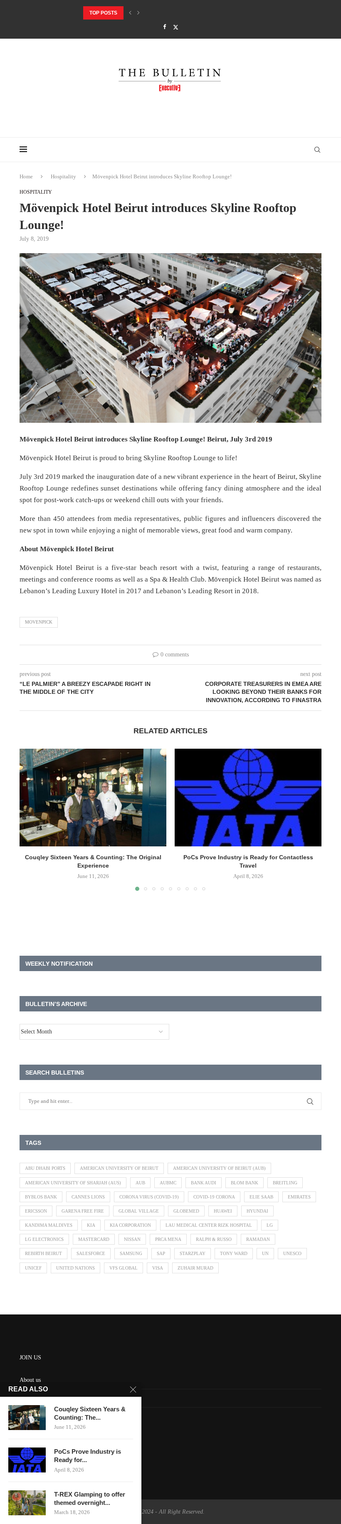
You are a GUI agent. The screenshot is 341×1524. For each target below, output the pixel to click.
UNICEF (33, 1267)
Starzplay (192, 1253)
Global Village (139, 1210)
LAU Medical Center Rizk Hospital (209, 1225)
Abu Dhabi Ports (45, 1168)
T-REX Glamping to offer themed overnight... (89, 1498)
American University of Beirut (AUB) (219, 1168)
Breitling (285, 1182)
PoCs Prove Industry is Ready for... (87, 1455)
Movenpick (38, 621)
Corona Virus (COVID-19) (149, 1196)
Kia (91, 1225)
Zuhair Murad (195, 1267)
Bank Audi (203, 1182)
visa (157, 1267)
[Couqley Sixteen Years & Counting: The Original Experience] (93, 797)
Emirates (299, 1196)
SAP (161, 1253)
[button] (130, 13)
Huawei (223, 1210)
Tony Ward (233, 1253)
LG (270, 1225)
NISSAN (132, 1239)
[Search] (317, 150)
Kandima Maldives (48, 1225)
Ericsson (36, 1210)
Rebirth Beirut (43, 1253)
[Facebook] (164, 27)
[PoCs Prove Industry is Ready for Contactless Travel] (248, 797)
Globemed (186, 1210)
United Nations (75, 1267)
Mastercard (93, 1239)
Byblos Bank (41, 1196)
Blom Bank (244, 1182)
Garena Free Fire (83, 1210)
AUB (140, 1182)
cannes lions (88, 1196)
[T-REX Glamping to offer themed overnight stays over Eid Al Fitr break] (27, 1502)
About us (30, 1380)
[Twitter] (175, 27)
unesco (292, 1253)
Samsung (131, 1253)
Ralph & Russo (214, 1239)
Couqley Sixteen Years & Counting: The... (90, 1413)
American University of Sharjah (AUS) (73, 1182)
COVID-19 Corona (214, 1196)
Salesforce (91, 1253)
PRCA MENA (168, 1239)
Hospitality (63, 176)
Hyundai (257, 1210)
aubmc (168, 1182)
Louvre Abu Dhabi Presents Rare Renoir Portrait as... (160, 13)
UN (265, 1253)
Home (26, 176)
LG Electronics (44, 1239)
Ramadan (258, 1239)
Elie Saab (261, 1196)
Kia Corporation (130, 1225)
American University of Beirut (119, 1168)
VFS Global (123, 1267)
